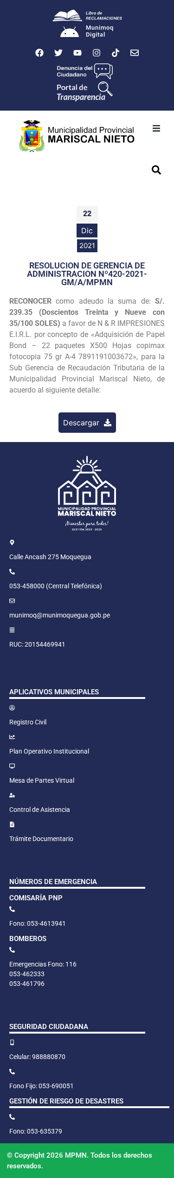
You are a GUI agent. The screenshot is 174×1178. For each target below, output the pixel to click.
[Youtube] (77, 52)
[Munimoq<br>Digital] (69, 33)
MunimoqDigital (100, 31)
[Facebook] (39, 52)
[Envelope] (134, 52)
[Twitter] (58, 52)
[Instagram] (96, 52)
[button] (156, 128)
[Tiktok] (115, 52)
